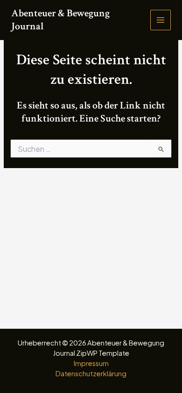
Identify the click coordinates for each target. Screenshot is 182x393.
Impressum (91, 363)
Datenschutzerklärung (91, 373)
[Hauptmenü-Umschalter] (160, 20)
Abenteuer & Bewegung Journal (60, 20)
